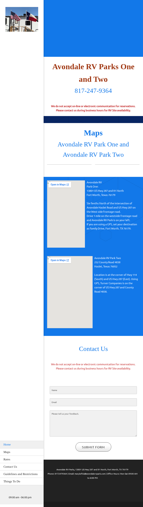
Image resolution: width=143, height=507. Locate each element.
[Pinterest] (99, 488)
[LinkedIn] (92, 488)
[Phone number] (6, 492)
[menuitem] (22, 444)
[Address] (16, 492)
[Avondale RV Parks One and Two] (21, 20)
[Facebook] (85, 488)
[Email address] (11, 492)
